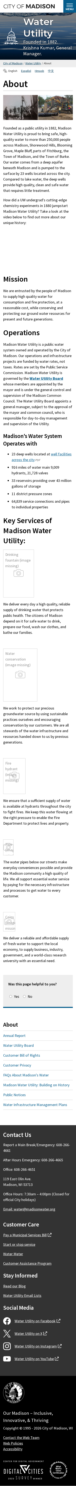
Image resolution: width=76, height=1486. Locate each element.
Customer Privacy (17, 1065)
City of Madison (13, 63)
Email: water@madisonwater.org (29, 1209)
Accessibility (12, 1448)
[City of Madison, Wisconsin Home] (13, 1393)
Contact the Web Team (21, 1437)
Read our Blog (14, 1286)
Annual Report (14, 1035)
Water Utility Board (18, 1045)
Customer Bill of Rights (21, 1055)
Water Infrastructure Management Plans (35, 1104)
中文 (51, 71)
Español (26, 71)
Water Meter (13, 1253)
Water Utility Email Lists (22, 1295)
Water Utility (38, 27)
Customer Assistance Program (27, 1263)
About (10, 1024)
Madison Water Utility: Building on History (36, 1085)
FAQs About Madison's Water (26, 1075)
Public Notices (14, 1094)
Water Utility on (37, 1321)
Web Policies (13, 1443)
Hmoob (39, 71)
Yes (16, 996)
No (30, 996)
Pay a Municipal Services (27, 1235)
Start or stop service (19, 1244)
